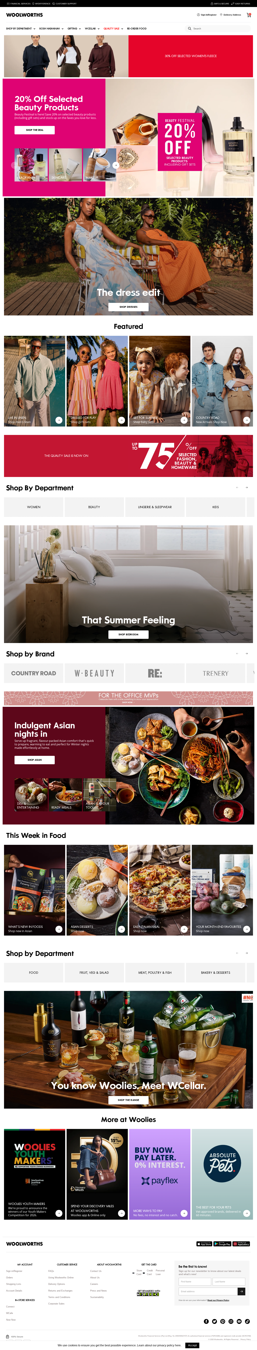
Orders (9, 1277)
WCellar (90, 29)
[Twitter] (216, 1322)
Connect (10, 1306)
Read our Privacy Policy (218, 1300)
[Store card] (133, 1273)
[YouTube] (241, 1322)
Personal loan (160, 1272)
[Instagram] (233, 1322)
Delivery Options (56, 1284)
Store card (139, 1272)
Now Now (11, 1319)
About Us (95, 1277)
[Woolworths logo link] (24, 15)
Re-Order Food (137, 29)
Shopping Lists (13, 1284)
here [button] (178, 1345)
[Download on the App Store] (204, 1243)
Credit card (150, 1272)
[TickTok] (249, 1322)
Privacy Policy (246, 1339)
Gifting (72, 29)
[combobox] (220, 28)
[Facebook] (208, 1322)
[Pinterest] (224, 1322)
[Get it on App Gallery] (241, 1243)
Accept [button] (192, 1345)
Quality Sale (111, 29)
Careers (94, 1284)
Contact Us (96, 1271)
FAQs (51, 1271)
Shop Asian (35, 759)
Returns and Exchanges (60, 1290)
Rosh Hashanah (50, 29)
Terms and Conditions (59, 1297)
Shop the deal (34, 130)
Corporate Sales (56, 1303)
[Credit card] (144, 1273)
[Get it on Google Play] (222, 1243)
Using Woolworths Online (61, 1277)
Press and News (98, 1290)
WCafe (9, 1313)
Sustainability (97, 1297)
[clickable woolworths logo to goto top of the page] (24, 1244)
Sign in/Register (14, 1271)
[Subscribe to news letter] (241, 1291)
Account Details (14, 1290)
